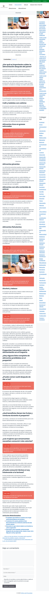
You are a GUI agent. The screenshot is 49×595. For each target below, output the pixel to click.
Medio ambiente (42, 259)
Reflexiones (42, 291)
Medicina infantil (42, 243)
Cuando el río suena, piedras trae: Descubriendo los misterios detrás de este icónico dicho (19, 522)
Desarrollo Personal (42, 171)
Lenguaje (42, 222)
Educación (18, 5)
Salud (26, 5)
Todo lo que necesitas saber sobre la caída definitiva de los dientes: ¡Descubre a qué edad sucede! (42, 101)
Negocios (42, 267)
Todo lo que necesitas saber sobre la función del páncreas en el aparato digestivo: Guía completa (42, 46)
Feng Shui (42, 196)
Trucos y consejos (42, 319)
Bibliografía (42, 138)
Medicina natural (42, 247)
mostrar (14, 59)
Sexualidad (42, 309)
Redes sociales (41, 288)
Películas (42, 278)
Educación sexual (42, 184)
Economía (42, 174)
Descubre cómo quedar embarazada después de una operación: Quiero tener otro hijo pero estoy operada (19, 531)
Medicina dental (42, 239)
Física (41, 201)
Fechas (41, 194)
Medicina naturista (42, 251)
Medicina (42, 236)
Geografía (42, 203)
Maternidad (42, 234)
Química (41, 285)
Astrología (42, 131)
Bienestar (42, 140)
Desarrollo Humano (42, 163)
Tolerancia (42, 313)
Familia (41, 192)
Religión (41, 296)
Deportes (42, 155)
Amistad (41, 122)
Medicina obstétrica (42, 255)
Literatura (42, 224)
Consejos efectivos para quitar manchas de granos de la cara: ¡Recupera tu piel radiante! (42, 28)
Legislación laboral (42, 218)
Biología (41, 142)
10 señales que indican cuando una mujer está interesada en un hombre (18, 518)
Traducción (42, 316)
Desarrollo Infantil (36, 5)
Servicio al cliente (42, 305)
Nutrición (42, 272)
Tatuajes (42, 311)
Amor (41, 124)
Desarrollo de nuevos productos (42, 158)
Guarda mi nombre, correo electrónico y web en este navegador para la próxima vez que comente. (18, 581)
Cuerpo (41, 152)
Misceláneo (22, 8)
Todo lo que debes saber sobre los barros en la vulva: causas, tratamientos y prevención (42, 83)
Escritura (42, 187)
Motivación (42, 265)
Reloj (40, 298)
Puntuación (42, 283)
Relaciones (12, 8)
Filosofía (41, 198)
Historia (41, 205)
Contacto (45, 1)
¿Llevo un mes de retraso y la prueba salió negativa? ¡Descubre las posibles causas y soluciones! (17, 537)
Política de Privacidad (36, 1)
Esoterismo (42, 189)
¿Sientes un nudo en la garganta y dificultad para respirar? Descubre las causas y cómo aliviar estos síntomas (42, 65)
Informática (42, 211)
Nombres (42, 269)
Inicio (10, 5)
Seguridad (42, 302)
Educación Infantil (42, 180)
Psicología (42, 280)
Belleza (41, 133)
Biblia (40, 135)
